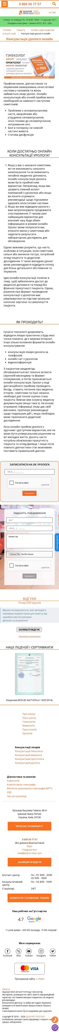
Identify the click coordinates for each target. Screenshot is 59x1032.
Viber (29, 846)
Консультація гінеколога (29, 751)
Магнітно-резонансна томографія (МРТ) (29, 788)
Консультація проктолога (29, 759)
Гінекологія (28, 721)
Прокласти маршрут (29, 826)
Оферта (6, 989)
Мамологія (28, 725)
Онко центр (29, 717)
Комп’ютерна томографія (21, 784)
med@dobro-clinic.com (29, 853)
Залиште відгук (29, 629)
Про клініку (28, 714)
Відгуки (29, 598)
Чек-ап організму (16, 796)
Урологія (27, 733)
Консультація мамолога (28, 755)
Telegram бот (29, 849)
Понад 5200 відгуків (29, 602)
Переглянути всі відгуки (29, 636)
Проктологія (29, 729)
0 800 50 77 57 (30, 4)
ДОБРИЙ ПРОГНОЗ (35, 1016)
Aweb (41, 978)
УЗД (9, 792)
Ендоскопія (13, 780)
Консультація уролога (27, 762)
